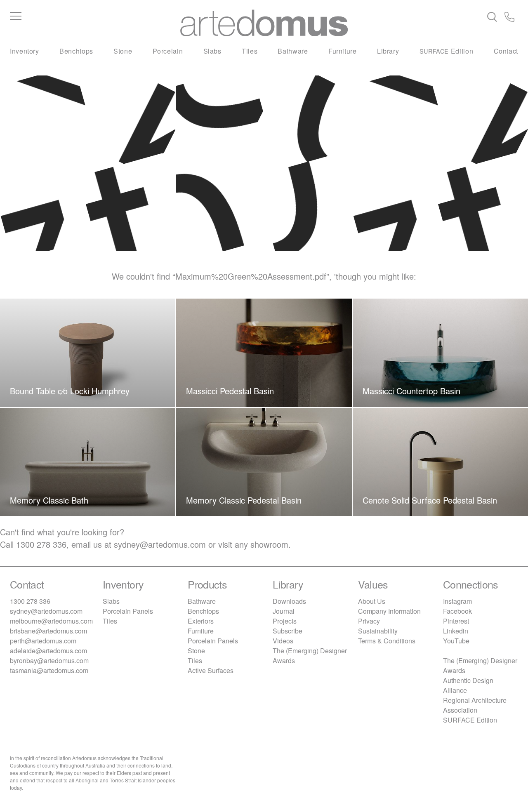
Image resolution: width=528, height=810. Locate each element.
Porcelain (168, 51)
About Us (371, 601)
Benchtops (76, 51)
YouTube (456, 640)
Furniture (342, 51)
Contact (506, 51)
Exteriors (201, 621)
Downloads (289, 601)
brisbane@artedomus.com (48, 631)
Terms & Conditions (386, 640)
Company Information (389, 611)
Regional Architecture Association (475, 705)
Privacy (369, 621)
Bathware (293, 51)
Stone (122, 51)
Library (388, 51)
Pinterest (456, 621)
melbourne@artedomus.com (51, 621)
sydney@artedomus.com (160, 544)
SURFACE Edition (470, 720)
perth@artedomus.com (43, 640)
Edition (447, 51)
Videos (283, 640)
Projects (285, 621)
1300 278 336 (41, 544)
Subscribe (287, 631)
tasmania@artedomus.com (49, 670)
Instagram (457, 601)
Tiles (249, 51)
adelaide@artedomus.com (48, 650)
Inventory (24, 51)
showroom (269, 544)
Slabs (212, 51)
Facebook (457, 611)
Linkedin (455, 631)
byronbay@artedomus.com (49, 660)
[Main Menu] (94, 16)
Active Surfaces (210, 670)
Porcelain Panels (128, 611)
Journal (284, 611)
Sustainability (378, 631)
